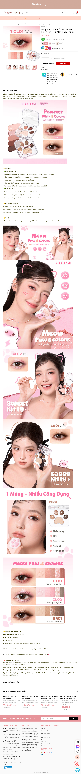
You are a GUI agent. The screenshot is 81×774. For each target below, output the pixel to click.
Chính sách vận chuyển (46, 730)
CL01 (46, 44)
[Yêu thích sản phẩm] (74, 12)
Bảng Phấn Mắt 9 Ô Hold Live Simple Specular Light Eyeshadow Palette (49, 697)
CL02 (53, 44)
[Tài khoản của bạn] (71, 12)
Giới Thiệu (53, 18)
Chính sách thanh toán (46, 728)
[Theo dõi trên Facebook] (77, 742)
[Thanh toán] (46, 753)
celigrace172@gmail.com (12, 751)
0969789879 (10, 754)
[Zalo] (77, 770)
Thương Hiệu (37, 18)
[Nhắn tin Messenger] (77, 746)
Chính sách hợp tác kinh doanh (45, 744)
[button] (38, 67)
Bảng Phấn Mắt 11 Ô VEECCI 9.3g (9, 697)
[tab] (10, 90)
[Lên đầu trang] (77, 757)
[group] (21, 44)
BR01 (60, 44)
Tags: (42, 67)
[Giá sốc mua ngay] (40, 4)
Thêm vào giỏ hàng (48, 63)
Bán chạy (66, 18)
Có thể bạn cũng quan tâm (14, 691)
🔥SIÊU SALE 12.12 (28, 18)
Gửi (73, 718)
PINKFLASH (44, 27)
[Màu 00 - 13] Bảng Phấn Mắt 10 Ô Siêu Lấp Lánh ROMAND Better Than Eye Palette (68, 697)
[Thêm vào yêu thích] (45, 53)
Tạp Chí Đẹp (45, 18)
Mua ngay (63, 63)
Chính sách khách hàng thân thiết (46, 740)
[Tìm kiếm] (63, 12)
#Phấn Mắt (44, 69)
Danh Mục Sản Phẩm (16, 18)
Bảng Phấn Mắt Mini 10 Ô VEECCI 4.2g (30, 697)
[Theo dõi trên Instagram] (77, 751)
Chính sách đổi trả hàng (45, 734)
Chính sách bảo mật (46, 737)
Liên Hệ (59, 18)
